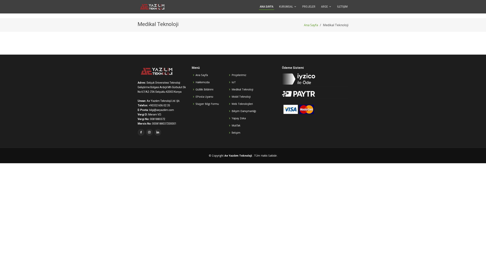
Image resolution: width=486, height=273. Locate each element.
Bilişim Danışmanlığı (244, 111)
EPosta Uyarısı (204, 96)
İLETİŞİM (342, 6)
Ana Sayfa (266, 6)
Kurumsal (286, 6)
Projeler (308, 6)
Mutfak (236, 125)
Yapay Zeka (239, 118)
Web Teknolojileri (242, 104)
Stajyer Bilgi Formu (207, 104)
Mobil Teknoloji (241, 96)
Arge (324, 6)
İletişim (236, 132)
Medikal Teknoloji (242, 89)
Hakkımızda (203, 82)
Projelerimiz (239, 75)
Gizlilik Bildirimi (204, 89)
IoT (234, 82)
